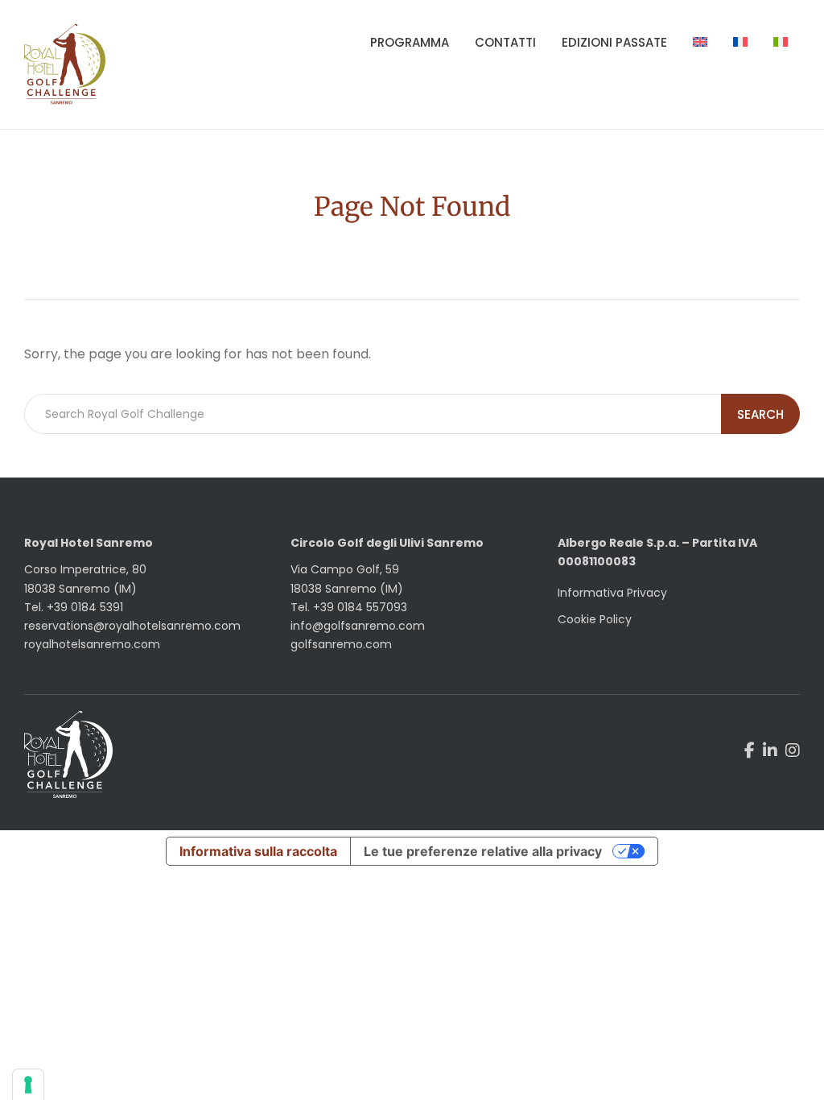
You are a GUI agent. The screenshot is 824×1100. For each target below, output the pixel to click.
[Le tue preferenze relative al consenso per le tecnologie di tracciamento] (28, 1084)
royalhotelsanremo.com (92, 644)
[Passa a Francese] (740, 43)
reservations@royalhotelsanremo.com (132, 626)
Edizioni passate (614, 42)
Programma (409, 42)
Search (760, 414)
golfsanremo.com (341, 644)
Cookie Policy (595, 619)
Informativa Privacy (612, 593)
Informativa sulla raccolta (258, 851)
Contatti (505, 42)
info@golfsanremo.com (357, 626)
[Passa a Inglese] (700, 43)
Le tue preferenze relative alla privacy (483, 851)
